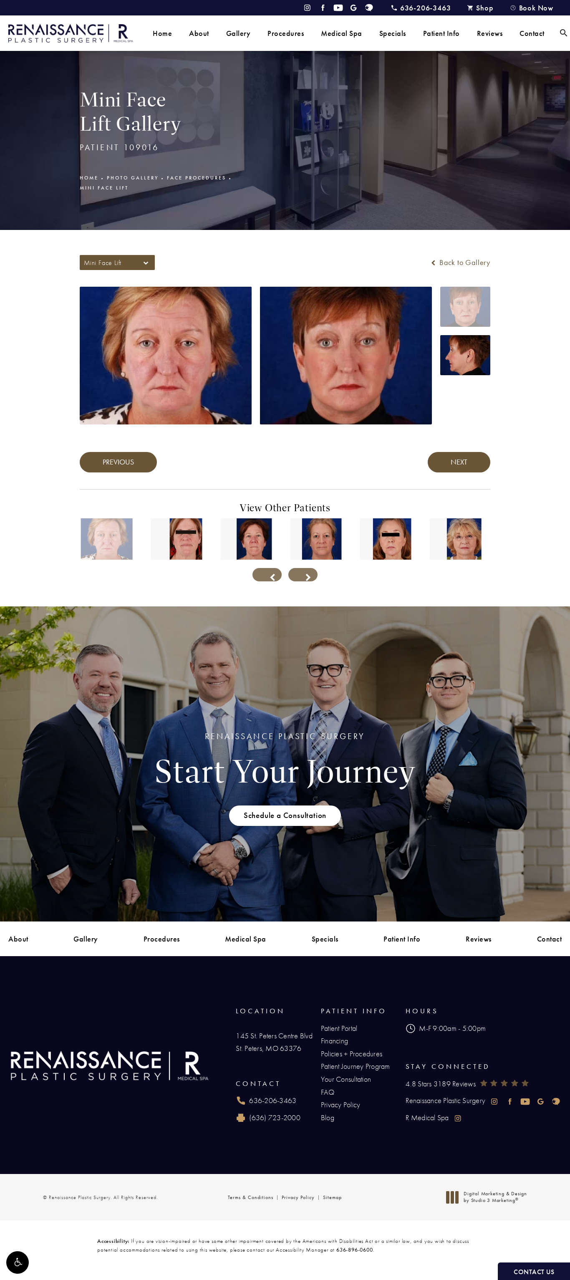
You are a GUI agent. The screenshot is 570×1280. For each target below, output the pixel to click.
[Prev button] (267, 574)
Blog (327, 1117)
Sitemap (332, 1197)
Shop (484, 8)
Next (459, 462)
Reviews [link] (490, 33)
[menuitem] (162, 33)
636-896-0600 (354, 1249)
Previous (118, 462)
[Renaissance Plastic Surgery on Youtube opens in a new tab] (338, 7)
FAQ (328, 1092)
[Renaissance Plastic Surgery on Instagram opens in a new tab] (307, 7)
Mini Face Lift (104, 187)
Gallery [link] (238, 33)
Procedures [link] (285, 33)
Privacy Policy (341, 1104)
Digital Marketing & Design (495, 1197)
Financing (334, 1040)
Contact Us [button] (534, 1271)
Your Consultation (346, 1079)
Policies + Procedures (351, 1053)
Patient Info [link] (441, 33)
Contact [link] (532, 33)
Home (89, 177)
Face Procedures (196, 177)
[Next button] (303, 574)
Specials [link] (392, 33)
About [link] (199, 33)
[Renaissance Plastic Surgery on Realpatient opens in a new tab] (369, 7)
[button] (17, 1262)
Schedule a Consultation (285, 815)
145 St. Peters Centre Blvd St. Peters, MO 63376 (274, 1042)
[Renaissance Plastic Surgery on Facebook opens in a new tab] (322, 7)
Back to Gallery (463, 262)
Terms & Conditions (250, 1197)
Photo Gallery (133, 177)
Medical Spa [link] (341, 33)
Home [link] (162, 33)
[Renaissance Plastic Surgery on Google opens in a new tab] (353, 7)
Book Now (536, 8)
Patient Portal (339, 1028)
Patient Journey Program (355, 1066)
